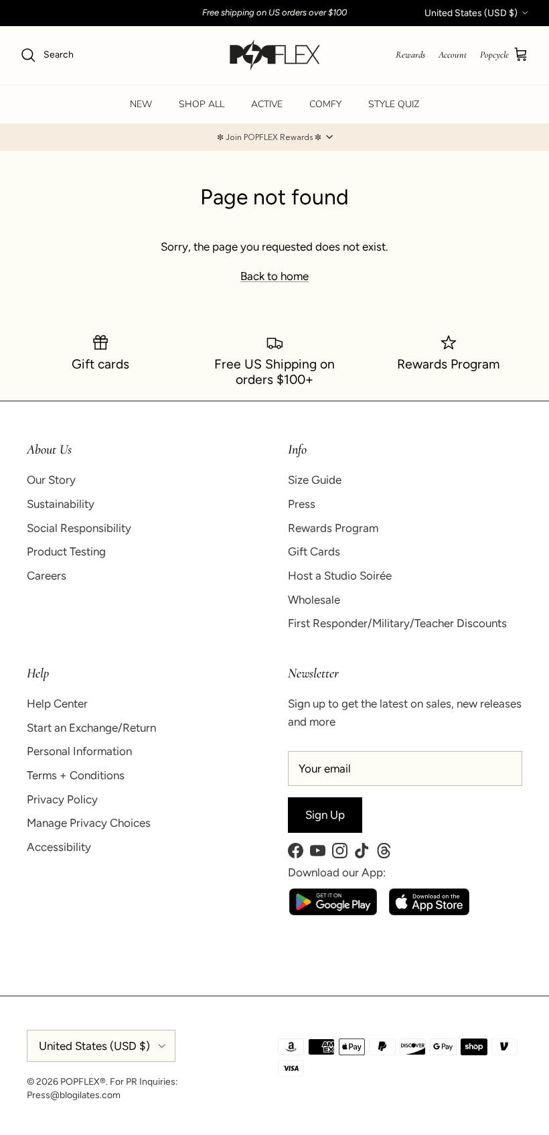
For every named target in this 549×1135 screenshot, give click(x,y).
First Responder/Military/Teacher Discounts (397, 623)
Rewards (410, 54)
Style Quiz (393, 104)
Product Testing (66, 551)
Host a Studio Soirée (340, 575)
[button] (274, 137)
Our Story (51, 479)
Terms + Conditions (76, 775)
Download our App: (337, 872)
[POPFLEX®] (275, 55)
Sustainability (60, 504)
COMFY (325, 104)
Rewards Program (333, 528)
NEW (141, 104)
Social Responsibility (79, 528)
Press (301, 504)
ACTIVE (267, 104)
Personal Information (79, 751)
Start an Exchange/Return (91, 727)
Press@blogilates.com (74, 1095)
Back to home (274, 276)
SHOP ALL (201, 104)
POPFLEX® (83, 1081)
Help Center (57, 703)
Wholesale (314, 599)
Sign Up (325, 814)
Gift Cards (314, 551)
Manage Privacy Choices (89, 822)
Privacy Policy (62, 799)
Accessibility (59, 847)
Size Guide (314, 479)
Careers (46, 575)
